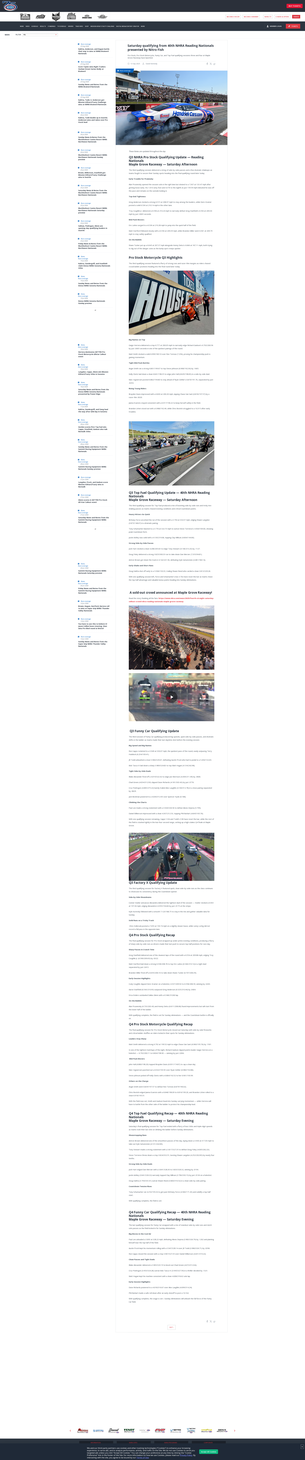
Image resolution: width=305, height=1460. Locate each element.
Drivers (70, 26)
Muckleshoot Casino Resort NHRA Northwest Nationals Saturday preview (92, 210)
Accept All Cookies (208, 1452)
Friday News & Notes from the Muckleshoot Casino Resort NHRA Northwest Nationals (92, 245)
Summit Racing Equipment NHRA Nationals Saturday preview (92, 572)
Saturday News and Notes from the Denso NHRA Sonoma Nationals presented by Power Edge (93, 391)
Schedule (34, 26)
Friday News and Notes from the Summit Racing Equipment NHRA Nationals (92, 590)
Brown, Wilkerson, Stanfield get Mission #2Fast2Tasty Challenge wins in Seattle (92, 175)
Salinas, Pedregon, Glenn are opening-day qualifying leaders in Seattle (92, 228)
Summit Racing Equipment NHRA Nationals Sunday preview (92, 468)
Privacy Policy (186, 1455)
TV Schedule (61, 26)
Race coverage (86, 44)
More (143, 26)
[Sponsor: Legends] (206, 1431)
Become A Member (251, 17)
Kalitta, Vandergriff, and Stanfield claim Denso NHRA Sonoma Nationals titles (94, 265)
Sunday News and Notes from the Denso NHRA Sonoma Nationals (92, 284)
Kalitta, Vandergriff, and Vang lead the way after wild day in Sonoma (93, 410)
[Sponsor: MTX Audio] (222, 1431)
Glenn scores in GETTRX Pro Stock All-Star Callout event (92, 501)
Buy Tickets (295, 6)
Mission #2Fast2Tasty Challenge (102, 26)
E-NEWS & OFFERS (282, 17)
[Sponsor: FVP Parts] (129, 1431)
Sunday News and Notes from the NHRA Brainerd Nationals (92, 85)
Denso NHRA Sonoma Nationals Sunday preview (91, 302)
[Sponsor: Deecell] (82, 1431)
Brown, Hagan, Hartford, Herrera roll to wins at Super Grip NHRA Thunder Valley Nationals (93, 608)
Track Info (79, 26)
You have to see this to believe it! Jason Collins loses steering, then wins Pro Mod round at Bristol (92, 626)
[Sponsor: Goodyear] (175, 1431)
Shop (87, 26)
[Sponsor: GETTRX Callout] (160, 1431)
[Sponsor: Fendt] (98, 1431)
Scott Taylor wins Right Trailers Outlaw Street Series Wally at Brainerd (92, 69)
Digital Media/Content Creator (127, 26)
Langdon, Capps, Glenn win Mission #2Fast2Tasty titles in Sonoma (93, 373)
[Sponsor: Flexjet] (113, 1431)
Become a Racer (233, 17)
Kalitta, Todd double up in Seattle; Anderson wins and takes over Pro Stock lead (93, 120)
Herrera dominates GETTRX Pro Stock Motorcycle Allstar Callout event (92, 354)
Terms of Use (142, 1457)
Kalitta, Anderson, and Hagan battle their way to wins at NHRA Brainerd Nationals (93, 51)
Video (28, 26)
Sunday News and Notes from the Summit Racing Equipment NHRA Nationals (92, 449)
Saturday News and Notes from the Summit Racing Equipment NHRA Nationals (93, 519)
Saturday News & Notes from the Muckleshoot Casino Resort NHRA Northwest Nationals (92, 192)
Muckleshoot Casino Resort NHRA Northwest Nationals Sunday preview (92, 157)
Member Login (276, 26)
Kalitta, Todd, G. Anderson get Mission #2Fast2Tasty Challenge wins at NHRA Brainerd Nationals (92, 102)
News (22, 26)
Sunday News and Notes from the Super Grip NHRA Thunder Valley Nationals (92, 643)
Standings (51, 26)
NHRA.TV (267, 17)
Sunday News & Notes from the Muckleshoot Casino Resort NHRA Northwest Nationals (92, 139)
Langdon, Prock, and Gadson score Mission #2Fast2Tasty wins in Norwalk (93, 484)
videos (296, 17)
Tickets (294, 26)
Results (43, 26)
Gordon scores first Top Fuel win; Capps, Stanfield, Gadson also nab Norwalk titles (92, 429)
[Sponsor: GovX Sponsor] (191, 1431)
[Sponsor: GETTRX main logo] (144, 1431)
